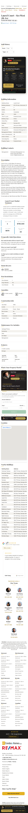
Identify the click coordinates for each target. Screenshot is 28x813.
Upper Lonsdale (5, 698)
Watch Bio (20, 598)
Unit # (22, 405)
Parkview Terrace (6, 471)
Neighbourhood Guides (7, 773)
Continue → (14, 412)
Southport (4, 500)
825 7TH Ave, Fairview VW (20, 509)
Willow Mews (5, 513)
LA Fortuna (4, 524)
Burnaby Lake (18, 694)
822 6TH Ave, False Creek (20, 511)
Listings (15, 10)
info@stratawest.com (19, 155)
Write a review (7, 548)
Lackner (3, 723)
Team (3, 777)
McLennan (3, 719)
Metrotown (17, 698)
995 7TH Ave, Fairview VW (20, 527)
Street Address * (6, 399)
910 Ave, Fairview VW (19, 493)
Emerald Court (5, 482)
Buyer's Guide (5, 781)
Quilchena (3, 671)
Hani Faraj (8, 593)
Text (23, 378)
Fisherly (14, 761)
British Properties (19, 671)
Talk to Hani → (8, 85)
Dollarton (3, 700)
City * (3, 405)
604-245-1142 (19, 611)
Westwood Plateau (19, 719)
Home (2, 6)
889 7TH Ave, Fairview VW (20, 471)
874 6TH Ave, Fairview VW (20, 486)
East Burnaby (18, 700)
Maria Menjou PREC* (8, 608)
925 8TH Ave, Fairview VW (20, 489)
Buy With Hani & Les (13, 797)
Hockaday (17, 721)
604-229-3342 (15, 378)
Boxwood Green (5, 511)
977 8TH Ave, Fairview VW (20, 515)
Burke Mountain (19, 723)
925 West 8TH (5, 489)
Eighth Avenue (5, 515)
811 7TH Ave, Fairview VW (20, 513)
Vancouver (16, 6)
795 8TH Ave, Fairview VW (20, 529)
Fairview (4, 480)
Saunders (3, 721)
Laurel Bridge (5, 475)
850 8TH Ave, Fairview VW (20, 504)
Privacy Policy (5, 766)
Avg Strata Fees (5, 359)
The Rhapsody (5, 493)
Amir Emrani (20, 607)
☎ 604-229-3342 (13, 63)
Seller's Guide (5, 779)
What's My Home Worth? (13, 793)
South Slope (18, 696)
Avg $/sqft (4, 355)
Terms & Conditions (6, 764)
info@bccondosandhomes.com (9, 759)
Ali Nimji (8, 621)
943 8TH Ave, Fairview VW (20, 500)
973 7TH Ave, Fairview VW (20, 480)
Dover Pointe (5, 529)
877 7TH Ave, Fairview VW (20, 482)
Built (16, 355)
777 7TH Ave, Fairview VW (20, 522)
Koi (2, 504)
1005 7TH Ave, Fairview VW (20, 533)
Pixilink (9, 761)
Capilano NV (4, 696)
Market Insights (5, 768)
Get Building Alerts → (7, 810)
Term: (3, 48)
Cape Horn (17, 725)
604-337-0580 (8, 624)
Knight (2, 673)
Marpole (3, 669)
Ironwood (3, 725)
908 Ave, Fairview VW (19, 475)
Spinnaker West (5, 484)
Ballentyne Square (6, 495)
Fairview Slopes (5, 486)
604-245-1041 (19, 597)
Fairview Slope (5, 536)
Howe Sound (18, 673)
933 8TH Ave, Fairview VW (20, 498)
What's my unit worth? (19, 85)
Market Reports (8, 10)
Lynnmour (3, 694)
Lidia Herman (19, 621)
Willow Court (5, 520)
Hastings (3, 675)
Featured (4, 783)
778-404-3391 (19, 624)
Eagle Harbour (18, 675)
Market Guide (18, 8)
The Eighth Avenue (6, 518)
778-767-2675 (8, 612)
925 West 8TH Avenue (7, 491)
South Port (4, 498)
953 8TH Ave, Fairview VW (20, 506)
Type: (4, 52)
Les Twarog (20, 593)
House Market (5, 775)
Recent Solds (5, 785)
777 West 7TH (5, 522)
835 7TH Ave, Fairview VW (20, 495)
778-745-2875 (14, 637)
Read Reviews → (13, 736)
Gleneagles (17, 669)
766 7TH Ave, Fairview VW (20, 520)
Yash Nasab (14, 634)
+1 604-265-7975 (6, 757)
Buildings (9, 6)
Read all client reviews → (14, 581)
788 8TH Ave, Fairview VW (20, 524)
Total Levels (17, 359)
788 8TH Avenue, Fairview (20, 531)
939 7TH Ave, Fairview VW (20, 477)
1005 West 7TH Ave (6, 533)
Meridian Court (5, 477)
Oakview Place (5, 527)
